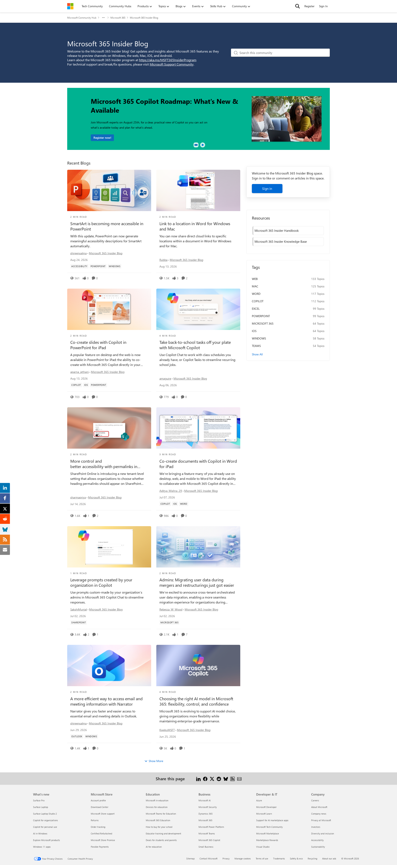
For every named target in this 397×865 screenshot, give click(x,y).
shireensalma (78, 253)
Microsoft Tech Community (269, 826)
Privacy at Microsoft (321, 820)
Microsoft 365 (117, 17)
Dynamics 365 (205, 813)
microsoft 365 (263, 323)
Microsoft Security (207, 807)
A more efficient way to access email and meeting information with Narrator (106, 701)
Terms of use (262, 858)
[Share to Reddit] (219, 778)
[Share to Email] (239, 778)
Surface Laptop (40, 807)
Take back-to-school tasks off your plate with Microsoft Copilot (195, 344)
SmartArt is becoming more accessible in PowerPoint (106, 226)
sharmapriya (78, 497)
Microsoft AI (204, 800)
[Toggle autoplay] (202, 144)
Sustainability (318, 846)
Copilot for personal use (45, 826)
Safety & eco (296, 858)
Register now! (102, 138)
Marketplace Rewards (267, 840)
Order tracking (98, 826)
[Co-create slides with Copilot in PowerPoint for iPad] (109, 309)
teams (256, 346)
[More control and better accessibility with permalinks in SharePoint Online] (109, 428)
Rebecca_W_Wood (170, 609)
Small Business (205, 846)
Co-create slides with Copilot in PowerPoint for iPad (98, 344)
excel (256, 309)
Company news (318, 813)
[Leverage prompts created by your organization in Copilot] (109, 547)
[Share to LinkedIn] (198, 778)
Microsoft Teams (206, 833)
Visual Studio (262, 846)
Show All (257, 354)
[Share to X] (212, 778)
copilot (257, 301)
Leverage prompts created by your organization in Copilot (101, 582)
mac (255, 286)
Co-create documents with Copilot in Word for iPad (198, 463)
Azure (259, 800)
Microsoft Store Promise (103, 840)
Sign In (323, 6)
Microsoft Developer (266, 807)
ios (254, 331)
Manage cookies (242, 858)
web (255, 279)
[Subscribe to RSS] (232, 778)
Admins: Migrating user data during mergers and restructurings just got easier (196, 582)
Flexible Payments (100, 846)
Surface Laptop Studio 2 (45, 813)
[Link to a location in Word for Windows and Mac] (198, 190)
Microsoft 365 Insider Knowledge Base (281, 241)
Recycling (312, 858)
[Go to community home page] (70, 6)
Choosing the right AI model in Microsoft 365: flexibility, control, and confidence (196, 701)
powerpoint (261, 316)
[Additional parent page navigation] (103, 17)
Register (309, 6)
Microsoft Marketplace (267, 833)
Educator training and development (163, 833)
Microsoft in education (157, 800)
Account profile (98, 800)
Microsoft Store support (103, 813)
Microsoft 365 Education (158, 820)
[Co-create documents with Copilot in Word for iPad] (198, 428)
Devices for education (156, 807)
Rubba (163, 260)
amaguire (165, 378)
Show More (156, 761)
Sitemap (190, 858)
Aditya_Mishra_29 (170, 491)
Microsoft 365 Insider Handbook (277, 230)
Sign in (267, 188)
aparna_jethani (79, 372)
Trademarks (279, 858)
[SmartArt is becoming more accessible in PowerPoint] (109, 190)
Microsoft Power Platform (211, 826)
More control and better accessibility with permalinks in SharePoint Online (103, 463)
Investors (315, 826)
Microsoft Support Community (172, 64)
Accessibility (317, 840)
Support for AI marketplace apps (272, 820)
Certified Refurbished (101, 833)
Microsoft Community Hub (81, 17)
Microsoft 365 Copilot (209, 840)
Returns (95, 820)
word (256, 294)
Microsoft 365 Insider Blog (105, 253)
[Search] (297, 6)
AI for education (154, 846)
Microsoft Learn (264, 813)
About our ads (329, 858)
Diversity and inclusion (322, 833)
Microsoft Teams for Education (161, 813)
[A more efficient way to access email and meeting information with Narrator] (109, 665)
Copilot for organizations (45, 820)
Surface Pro (38, 800)
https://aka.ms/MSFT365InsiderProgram (167, 60)
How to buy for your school (159, 826)
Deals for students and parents (161, 840)
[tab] (196, 144)
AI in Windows (40, 833)
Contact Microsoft (209, 858)
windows (259, 338)
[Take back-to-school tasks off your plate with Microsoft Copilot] (198, 309)
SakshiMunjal (78, 609)
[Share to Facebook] (205, 778)
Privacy (226, 858)
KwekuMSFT (167, 730)
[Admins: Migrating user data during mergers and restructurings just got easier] (198, 547)
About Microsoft (319, 807)
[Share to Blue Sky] (226, 778)
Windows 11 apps (42, 846)
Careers (315, 800)
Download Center (99, 807)
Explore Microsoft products (46, 840)
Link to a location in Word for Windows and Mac (194, 226)
